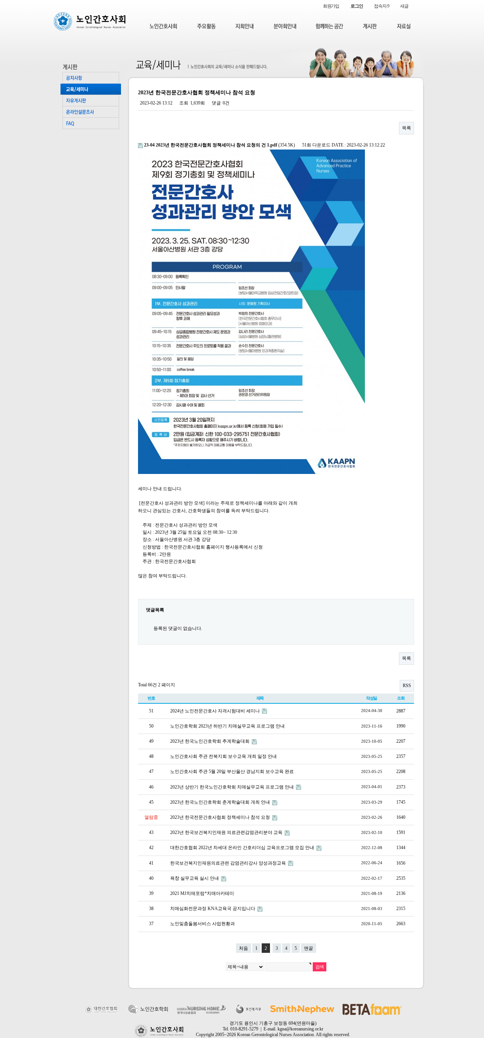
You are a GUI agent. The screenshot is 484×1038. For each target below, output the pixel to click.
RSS (407, 685)
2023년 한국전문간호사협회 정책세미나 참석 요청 (220, 817)
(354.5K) (220, 145)
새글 (404, 6)
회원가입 (331, 6)
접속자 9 (381, 6)
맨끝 (308, 948)
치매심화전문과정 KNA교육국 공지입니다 (213, 908)
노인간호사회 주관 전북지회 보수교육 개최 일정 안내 (223, 756)
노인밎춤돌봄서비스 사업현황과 (202, 923)
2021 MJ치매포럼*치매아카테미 (202, 893)
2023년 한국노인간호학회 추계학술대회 (210, 741)
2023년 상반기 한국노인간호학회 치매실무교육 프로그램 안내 (232, 787)
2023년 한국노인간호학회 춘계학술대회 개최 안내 (220, 802)
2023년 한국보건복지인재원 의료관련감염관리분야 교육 (227, 832)
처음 (243, 948)
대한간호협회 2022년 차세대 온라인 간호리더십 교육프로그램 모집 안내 (242, 847)
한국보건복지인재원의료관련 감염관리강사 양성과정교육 (228, 863)
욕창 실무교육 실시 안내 (195, 878)
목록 (406, 128)
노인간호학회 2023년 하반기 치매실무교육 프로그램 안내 (227, 726)
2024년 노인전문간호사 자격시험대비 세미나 (215, 711)
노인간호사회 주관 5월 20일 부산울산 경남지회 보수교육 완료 (232, 771)
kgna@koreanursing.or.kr (300, 1029)
